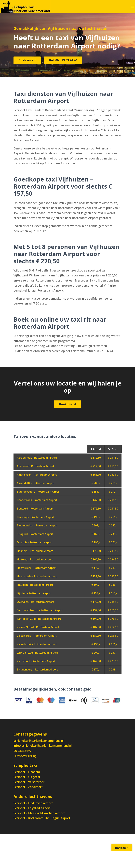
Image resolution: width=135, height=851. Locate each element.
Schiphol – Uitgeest (27, 777)
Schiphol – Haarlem (27, 772)
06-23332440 (22, 751)
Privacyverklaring (25, 756)
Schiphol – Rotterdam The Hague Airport (42, 818)
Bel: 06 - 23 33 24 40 (63, 60)
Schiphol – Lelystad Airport (32, 808)
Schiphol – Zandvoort (28, 787)
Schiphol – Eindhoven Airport (33, 803)
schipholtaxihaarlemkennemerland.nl (39, 741)
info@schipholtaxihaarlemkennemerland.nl (43, 746)
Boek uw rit (27, 60)
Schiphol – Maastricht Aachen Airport (39, 813)
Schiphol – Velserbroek (29, 782)
